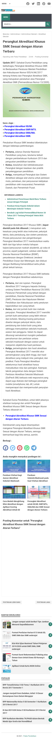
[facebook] (5, 448)
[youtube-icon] (49, 3)
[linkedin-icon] (38, 3)
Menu (5, 17)
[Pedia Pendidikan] (8, 10)
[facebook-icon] (28, 3)
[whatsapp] (26, 448)
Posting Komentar (42, 57)
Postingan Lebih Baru (11, 602)
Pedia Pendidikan (29, 736)
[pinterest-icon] (44, 3)
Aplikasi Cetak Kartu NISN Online (26, 666)
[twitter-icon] (33, 3)
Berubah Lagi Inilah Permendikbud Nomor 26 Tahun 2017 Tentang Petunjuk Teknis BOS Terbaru (26, 215)
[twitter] (12, 448)
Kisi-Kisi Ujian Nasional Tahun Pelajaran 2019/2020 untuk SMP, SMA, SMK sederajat (29, 646)
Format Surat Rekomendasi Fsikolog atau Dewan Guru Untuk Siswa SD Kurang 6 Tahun (30, 657)
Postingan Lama (43, 602)
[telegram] (34, 448)
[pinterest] (19, 448)
